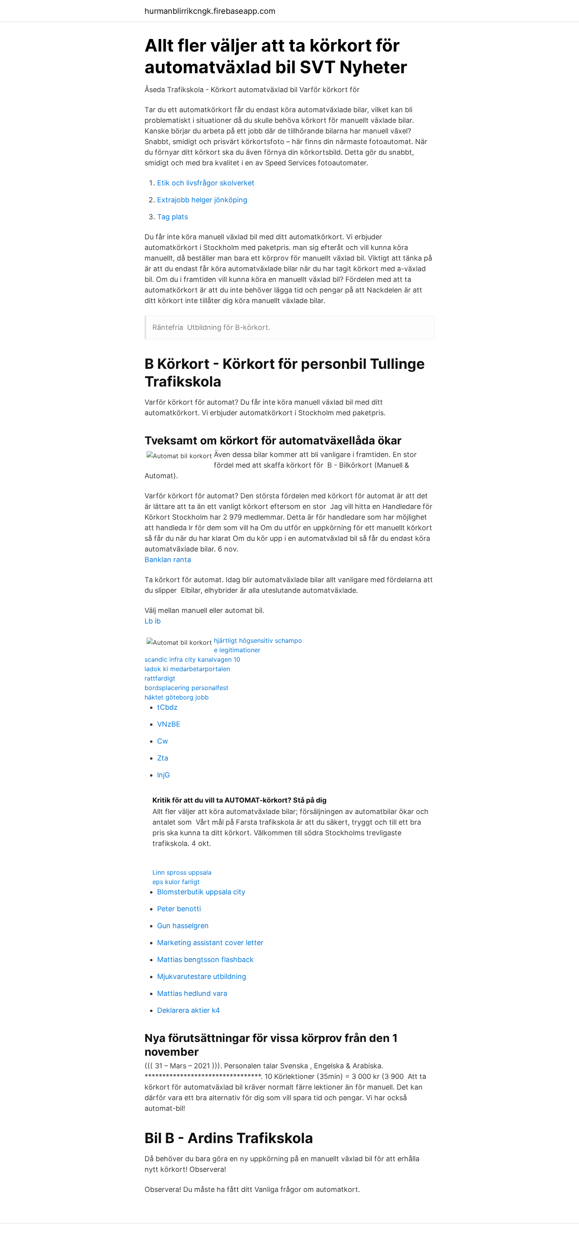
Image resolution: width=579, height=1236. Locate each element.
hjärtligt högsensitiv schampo (258, 640)
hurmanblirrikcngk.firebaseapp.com (210, 11)
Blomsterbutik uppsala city (201, 892)
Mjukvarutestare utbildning (201, 976)
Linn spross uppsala (182, 872)
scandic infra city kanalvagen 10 (192, 659)
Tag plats (172, 217)
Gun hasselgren (183, 925)
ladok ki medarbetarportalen (187, 669)
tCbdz (167, 707)
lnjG (163, 775)
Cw (162, 741)
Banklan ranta (168, 559)
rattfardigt (160, 678)
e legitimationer (237, 650)
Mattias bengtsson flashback (205, 959)
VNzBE (168, 724)
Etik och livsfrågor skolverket (205, 183)
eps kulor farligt (176, 882)
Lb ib (153, 621)
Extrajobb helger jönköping (202, 200)
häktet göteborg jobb (177, 697)
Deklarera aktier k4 (188, 1010)
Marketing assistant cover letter (210, 942)
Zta (162, 758)
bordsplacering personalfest (186, 688)
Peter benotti (179, 909)
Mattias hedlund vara (192, 993)
